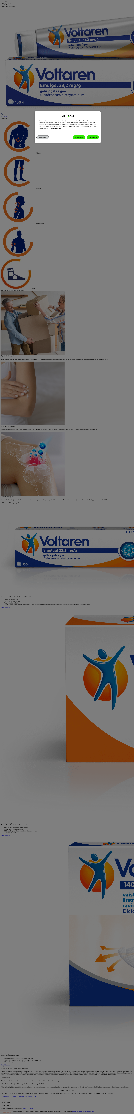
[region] (68, 127)
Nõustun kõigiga (93, 137)
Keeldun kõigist (79, 137)
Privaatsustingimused (55, 128)
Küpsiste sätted (42, 137)
